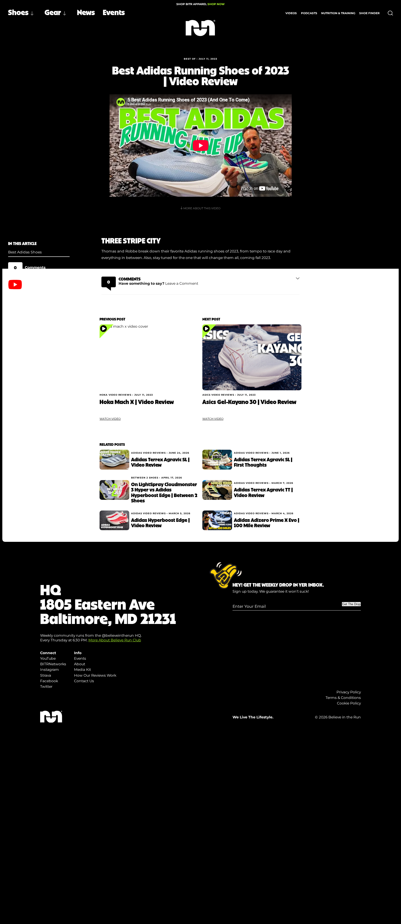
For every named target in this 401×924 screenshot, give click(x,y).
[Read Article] (149, 357)
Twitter (46, 686)
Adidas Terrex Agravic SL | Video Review (160, 462)
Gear (53, 12)
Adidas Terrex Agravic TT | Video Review (263, 492)
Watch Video (110, 418)
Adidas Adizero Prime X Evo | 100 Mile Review (266, 522)
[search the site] (390, 13)
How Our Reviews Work (95, 675)
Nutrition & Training (338, 13)
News (86, 12)
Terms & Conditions (343, 697)
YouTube (48, 658)
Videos (291, 13)
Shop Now (216, 4)
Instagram (49, 669)
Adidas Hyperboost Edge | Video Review (160, 522)
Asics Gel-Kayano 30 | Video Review (249, 402)
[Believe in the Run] (200, 28)
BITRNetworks (53, 664)
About (79, 664)
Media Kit (82, 669)
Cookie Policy (349, 703)
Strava (45, 675)
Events (114, 12)
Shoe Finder (369, 13)
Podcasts (309, 13)
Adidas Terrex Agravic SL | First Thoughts (263, 462)
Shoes (18, 12)
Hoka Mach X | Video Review (137, 402)
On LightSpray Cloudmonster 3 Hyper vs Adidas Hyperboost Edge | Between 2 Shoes (164, 492)
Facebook (49, 681)
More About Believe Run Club (114, 640)
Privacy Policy (348, 692)
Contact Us (84, 681)
